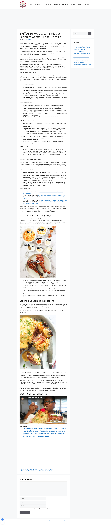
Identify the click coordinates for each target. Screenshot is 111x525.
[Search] (89, 33)
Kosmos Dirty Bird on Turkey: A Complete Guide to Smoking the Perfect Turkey (44, 431)
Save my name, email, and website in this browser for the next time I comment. (41, 509)
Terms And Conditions (54, 520)
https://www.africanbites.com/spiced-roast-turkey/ (51, 195)
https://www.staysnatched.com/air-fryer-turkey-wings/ (52, 200)
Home (31, 4)
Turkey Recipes (24, 467)
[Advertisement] (55, 18)
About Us (73, 4)
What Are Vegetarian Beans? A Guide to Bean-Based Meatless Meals (81, 53)
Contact (79, 4)
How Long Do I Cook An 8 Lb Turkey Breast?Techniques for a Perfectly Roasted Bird (81, 47)
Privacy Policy (87, 4)
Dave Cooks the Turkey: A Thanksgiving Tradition (36, 436)
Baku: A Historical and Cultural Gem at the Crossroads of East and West (36, 470)
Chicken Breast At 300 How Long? (82, 64)
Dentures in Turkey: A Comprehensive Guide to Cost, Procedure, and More (37, 469)
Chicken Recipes (47, 4)
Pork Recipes (65, 4)
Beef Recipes (57, 4)
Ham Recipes (38, 4)
